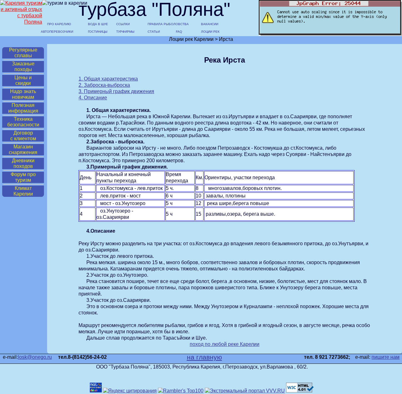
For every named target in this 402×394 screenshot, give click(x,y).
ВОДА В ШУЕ (98, 24)
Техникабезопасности (23, 121)
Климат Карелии (23, 191)
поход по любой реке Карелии (224, 344)
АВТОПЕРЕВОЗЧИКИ (56, 31)
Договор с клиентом (23, 135)
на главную (204, 357)
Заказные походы (23, 66)
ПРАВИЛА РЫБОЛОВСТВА (163, 24)
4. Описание (93, 97)
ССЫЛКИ (123, 24)
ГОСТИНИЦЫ (97, 31)
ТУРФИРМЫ (125, 31)
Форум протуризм (23, 177)
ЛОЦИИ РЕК (210, 31)
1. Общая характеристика (108, 78)
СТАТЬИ (154, 31)
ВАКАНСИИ (209, 24)
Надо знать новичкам (23, 94)
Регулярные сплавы (23, 52)
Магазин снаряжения (23, 149)
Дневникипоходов (23, 163)
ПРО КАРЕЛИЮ (59, 24)
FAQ (179, 31)
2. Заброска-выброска (104, 85)
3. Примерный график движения (116, 91)
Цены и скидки (23, 80)
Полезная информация (23, 108)
